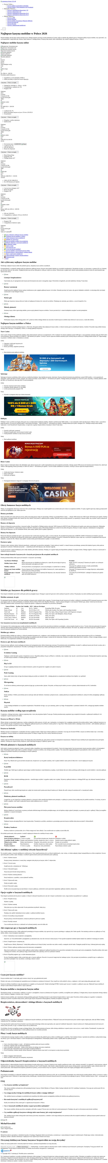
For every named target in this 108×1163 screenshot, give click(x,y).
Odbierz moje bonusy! (22, 1146)
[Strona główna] (8, 1)
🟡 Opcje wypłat (8, 246)
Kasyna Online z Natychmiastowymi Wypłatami (20, 7)
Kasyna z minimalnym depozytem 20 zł (18, 14)
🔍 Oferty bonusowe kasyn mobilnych (14, 238)
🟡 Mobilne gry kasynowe (11, 239)
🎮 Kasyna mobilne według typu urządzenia (16, 241)
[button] (55, 1085)
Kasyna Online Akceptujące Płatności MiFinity (19, 21)
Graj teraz (3, 82)
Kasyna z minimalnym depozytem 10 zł (18, 13)
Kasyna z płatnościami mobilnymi (16, 25)
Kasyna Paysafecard (12, 22)
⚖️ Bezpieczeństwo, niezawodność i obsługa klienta (18, 252)
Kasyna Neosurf (11, 19)
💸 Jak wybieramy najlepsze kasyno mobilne (16, 234)
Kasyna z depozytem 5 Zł (14, 11)
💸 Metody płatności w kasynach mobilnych (16, 242)
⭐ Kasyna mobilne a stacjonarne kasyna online (17, 250)
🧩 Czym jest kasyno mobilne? (12, 249)
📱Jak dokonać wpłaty (10, 244)
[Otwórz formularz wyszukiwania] (1, 29)
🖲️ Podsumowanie (9, 257)
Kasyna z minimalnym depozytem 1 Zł (17, 10)
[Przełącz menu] (4, 28)
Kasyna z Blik (11, 18)
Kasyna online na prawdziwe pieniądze (17, 5)
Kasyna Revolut (11, 24)
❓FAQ (6, 258)
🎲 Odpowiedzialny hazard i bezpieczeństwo (16, 255)
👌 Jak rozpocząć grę (10, 247)
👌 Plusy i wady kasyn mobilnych (13, 254)
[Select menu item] (13, 4)
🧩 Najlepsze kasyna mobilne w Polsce (14, 236)
